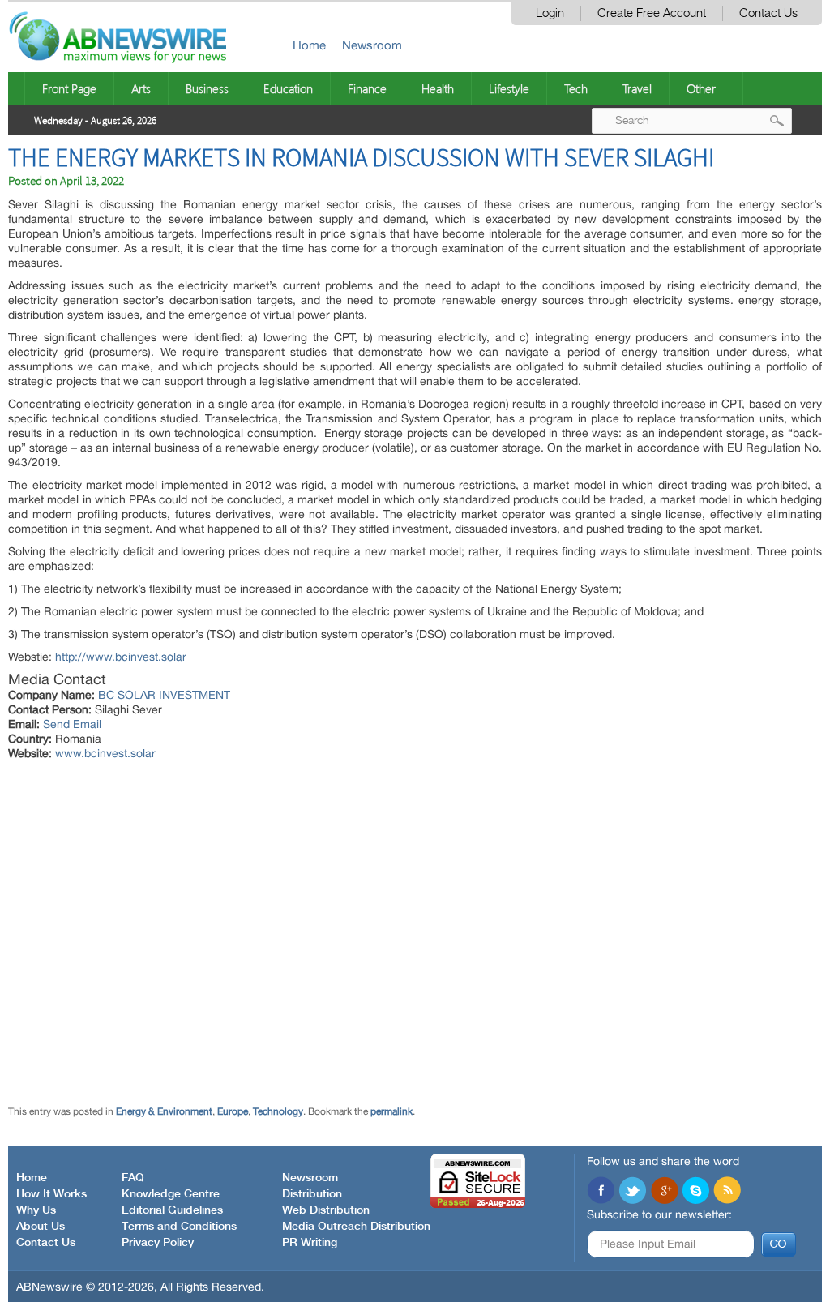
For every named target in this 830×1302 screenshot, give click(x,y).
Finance (367, 88)
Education (288, 88)
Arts (141, 88)
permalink (391, 1111)
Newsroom (372, 45)
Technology (278, 1111)
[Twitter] (632, 1191)
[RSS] (727, 1191)
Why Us (36, 1210)
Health (437, 88)
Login (550, 13)
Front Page (69, 88)
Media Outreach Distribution (356, 1226)
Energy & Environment (164, 1111)
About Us (40, 1226)
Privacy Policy (158, 1242)
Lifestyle (509, 88)
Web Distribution (326, 1210)
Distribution (312, 1194)
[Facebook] (600, 1191)
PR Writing (309, 1242)
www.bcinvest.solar (105, 753)
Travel (637, 88)
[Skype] (695, 1191)
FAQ (133, 1178)
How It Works (51, 1194)
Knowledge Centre (171, 1194)
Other (701, 88)
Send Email (72, 723)
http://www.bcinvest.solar (120, 656)
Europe (232, 1111)
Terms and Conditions (179, 1226)
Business (207, 88)
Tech (576, 88)
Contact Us (768, 13)
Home (309, 45)
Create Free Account (651, 13)
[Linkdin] (664, 1191)
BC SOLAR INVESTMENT (164, 694)
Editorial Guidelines (172, 1210)
